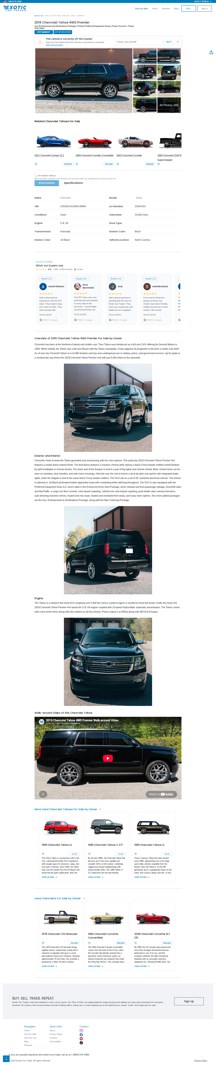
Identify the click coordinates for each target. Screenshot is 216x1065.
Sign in (204, 8)
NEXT (169, 42)
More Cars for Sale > (54, 45)
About (155, 8)
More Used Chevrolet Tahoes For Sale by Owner (66, 809)
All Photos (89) (169, 105)
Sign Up (189, 1001)
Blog (176, 8)
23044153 (80, 15)
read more (45, 315)
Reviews (166, 8)
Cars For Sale (55, 15)
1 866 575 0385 (15, 1)
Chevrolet (65, 15)
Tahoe (73, 15)
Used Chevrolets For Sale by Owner (58, 898)
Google (54, 320)
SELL (188, 8)
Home (47, 15)
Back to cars (39, 15)
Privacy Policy (200, 1060)
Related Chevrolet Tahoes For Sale (57, 121)
